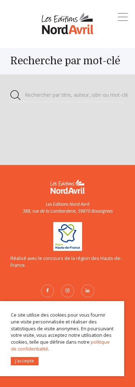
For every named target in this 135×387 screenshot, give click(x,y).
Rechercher (76, 94)
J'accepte (24, 361)
